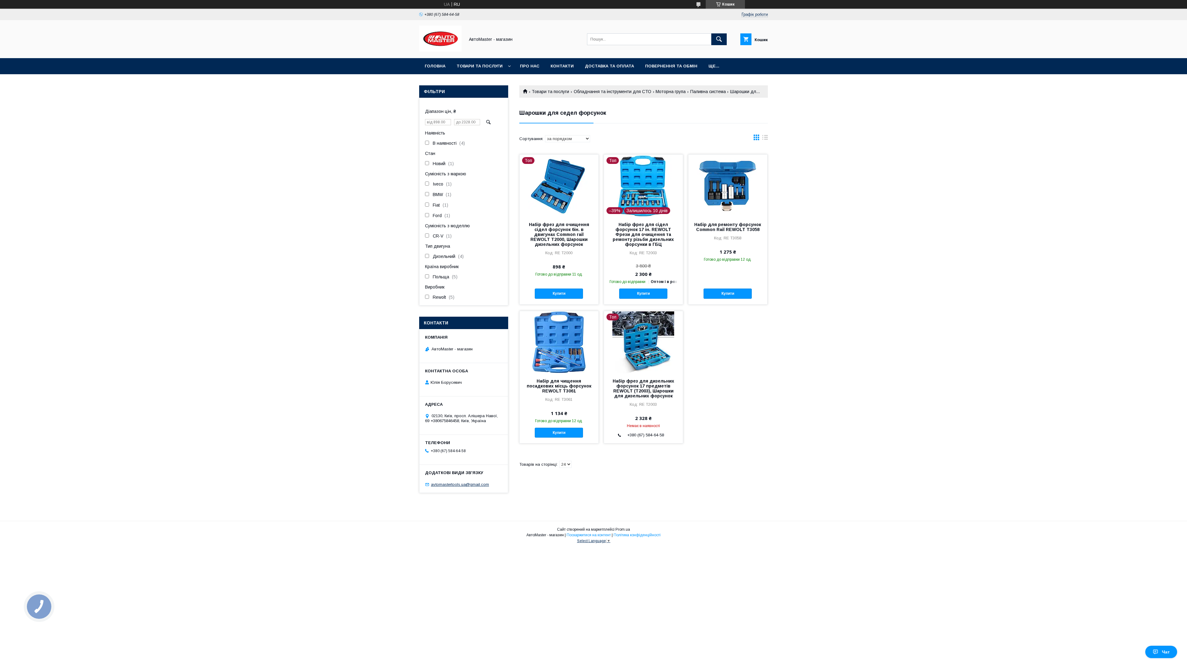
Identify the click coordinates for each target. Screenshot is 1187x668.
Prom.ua (622, 529)
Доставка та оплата (609, 66)
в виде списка (765, 139)
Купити (559, 293)
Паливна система (708, 91)
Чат (1166, 651)
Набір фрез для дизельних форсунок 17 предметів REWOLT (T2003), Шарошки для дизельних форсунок (643, 388)
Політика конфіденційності (637, 535)
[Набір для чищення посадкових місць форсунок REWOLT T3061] (559, 342)
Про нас (529, 66)
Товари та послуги (480, 66)
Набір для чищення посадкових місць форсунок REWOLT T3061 (559, 386)
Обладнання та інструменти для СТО (612, 91)
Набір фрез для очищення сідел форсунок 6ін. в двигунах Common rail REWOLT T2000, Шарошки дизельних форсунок (559, 234)
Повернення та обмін (671, 66)
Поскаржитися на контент (589, 535)
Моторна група (671, 91)
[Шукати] (719, 39)
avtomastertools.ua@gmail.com (460, 484)
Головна (435, 66)
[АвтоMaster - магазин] (440, 50)
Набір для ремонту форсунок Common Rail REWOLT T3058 (727, 227)
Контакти (562, 66)
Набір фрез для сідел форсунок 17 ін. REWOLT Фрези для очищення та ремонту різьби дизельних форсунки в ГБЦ (643, 234)
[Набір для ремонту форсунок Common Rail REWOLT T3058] (727, 185)
